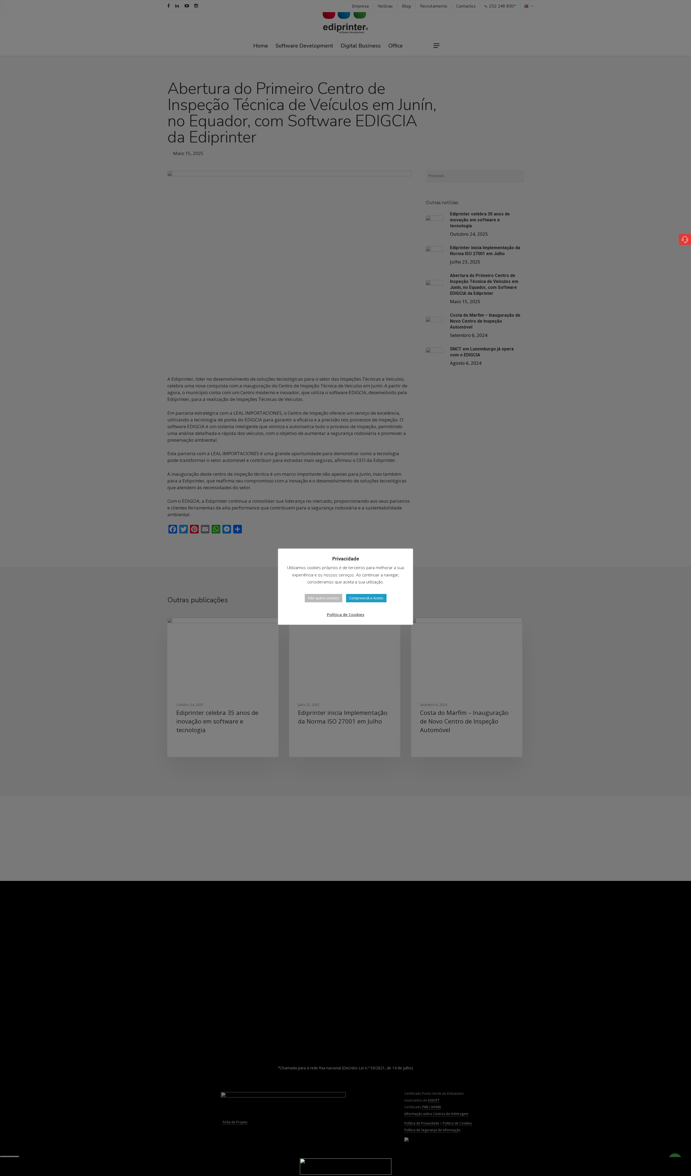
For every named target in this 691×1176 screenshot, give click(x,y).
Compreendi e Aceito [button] (366, 598)
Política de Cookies (345, 614)
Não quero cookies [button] (323, 598)
